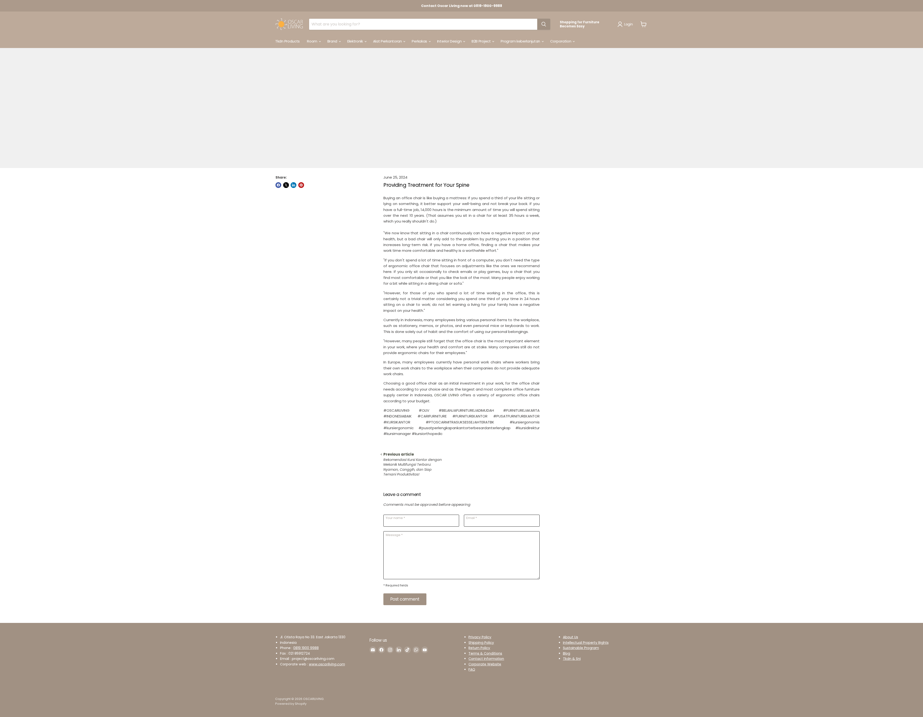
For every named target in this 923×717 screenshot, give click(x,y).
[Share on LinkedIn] (293, 185)
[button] (626, 24)
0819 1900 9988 (306, 647)
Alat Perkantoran (388, 41)
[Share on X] (286, 185)
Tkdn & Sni (572, 658)
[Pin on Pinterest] (301, 185)
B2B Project (482, 41)
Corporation (561, 41)
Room (312, 41)
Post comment (404, 599)
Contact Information (486, 658)
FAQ (471, 669)
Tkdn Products (287, 41)
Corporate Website (484, 664)
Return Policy (479, 647)
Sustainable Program (581, 647)
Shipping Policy (481, 642)
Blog (566, 653)
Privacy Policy (479, 637)
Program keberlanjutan (521, 41)
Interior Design (449, 41)
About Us (570, 637)
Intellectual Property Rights (586, 642)
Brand (332, 41)
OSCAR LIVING (446, 395)
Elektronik (355, 41)
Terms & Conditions (485, 653)
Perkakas (420, 41)
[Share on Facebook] (278, 185)
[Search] (543, 24)
